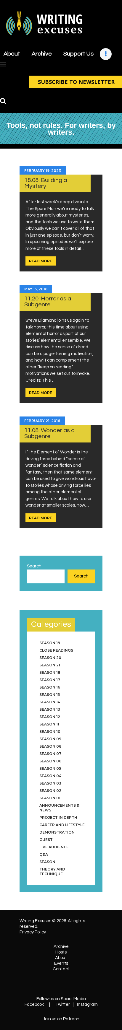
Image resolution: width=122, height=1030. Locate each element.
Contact (61, 969)
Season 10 (49, 731)
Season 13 (49, 709)
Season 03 (50, 783)
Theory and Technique (52, 871)
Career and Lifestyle (62, 825)
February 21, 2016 (42, 421)
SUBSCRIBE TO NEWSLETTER (76, 81)
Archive (61, 946)
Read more (40, 261)
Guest (46, 839)
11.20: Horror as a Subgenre (47, 301)
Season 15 (49, 694)
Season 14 (49, 702)
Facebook (34, 1004)
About (61, 958)
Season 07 (50, 753)
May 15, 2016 (35, 289)
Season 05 (50, 768)
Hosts (61, 952)
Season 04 (50, 776)
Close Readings (56, 650)
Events (61, 963)
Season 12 (49, 717)
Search (34, 566)
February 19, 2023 (42, 170)
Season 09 (50, 739)
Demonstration (57, 832)
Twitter (62, 1004)
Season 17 (49, 680)
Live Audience (54, 847)
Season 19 (49, 643)
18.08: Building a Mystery (45, 183)
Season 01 (49, 798)
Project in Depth (58, 817)
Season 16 (49, 687)
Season (47, 862)
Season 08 (50, 746)
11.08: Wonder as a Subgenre (49, 433)
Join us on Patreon (61, 1019)
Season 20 (50, 657)
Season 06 (50, 761)
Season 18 (49, 672)
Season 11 (49, 724)
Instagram (87, 1004)
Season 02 (50, 790)
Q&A (43, 854)
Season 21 (49, 665)
